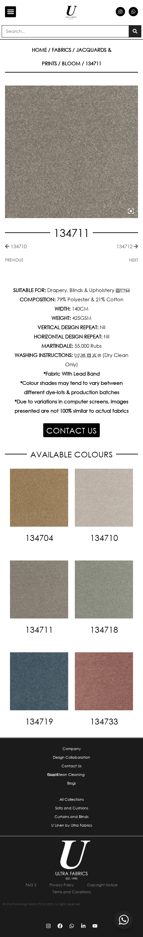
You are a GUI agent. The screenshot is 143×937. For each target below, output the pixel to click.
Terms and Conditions (72, 892)
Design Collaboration (71, 757)
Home (39, 49)
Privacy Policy (62, 885)
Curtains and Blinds (71, 816)
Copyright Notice (102, 885)
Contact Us (71, 766)
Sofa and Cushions (71, 808)
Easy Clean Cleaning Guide (65, 774)
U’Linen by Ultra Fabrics (71, 825)
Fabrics (61, 49)
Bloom (71, 63)
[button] (10, 11)
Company (72, 748)
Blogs (71, 783)
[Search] (135, 31)
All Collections (72, 799)
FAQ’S (31, 885)
